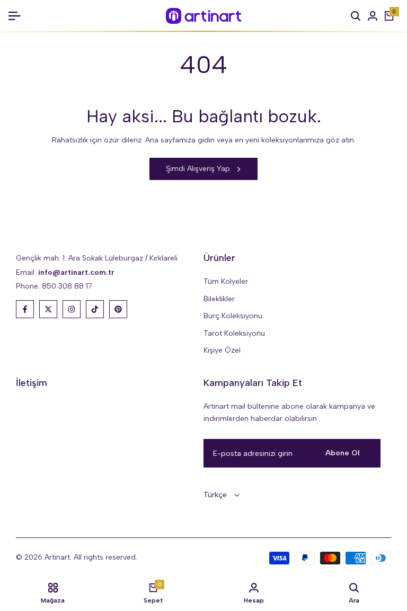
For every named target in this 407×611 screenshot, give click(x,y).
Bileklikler (219, 298)
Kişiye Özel (222, 350)
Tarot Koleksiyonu (234, 333)
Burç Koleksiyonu (233, 315)
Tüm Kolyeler (226, 281)
